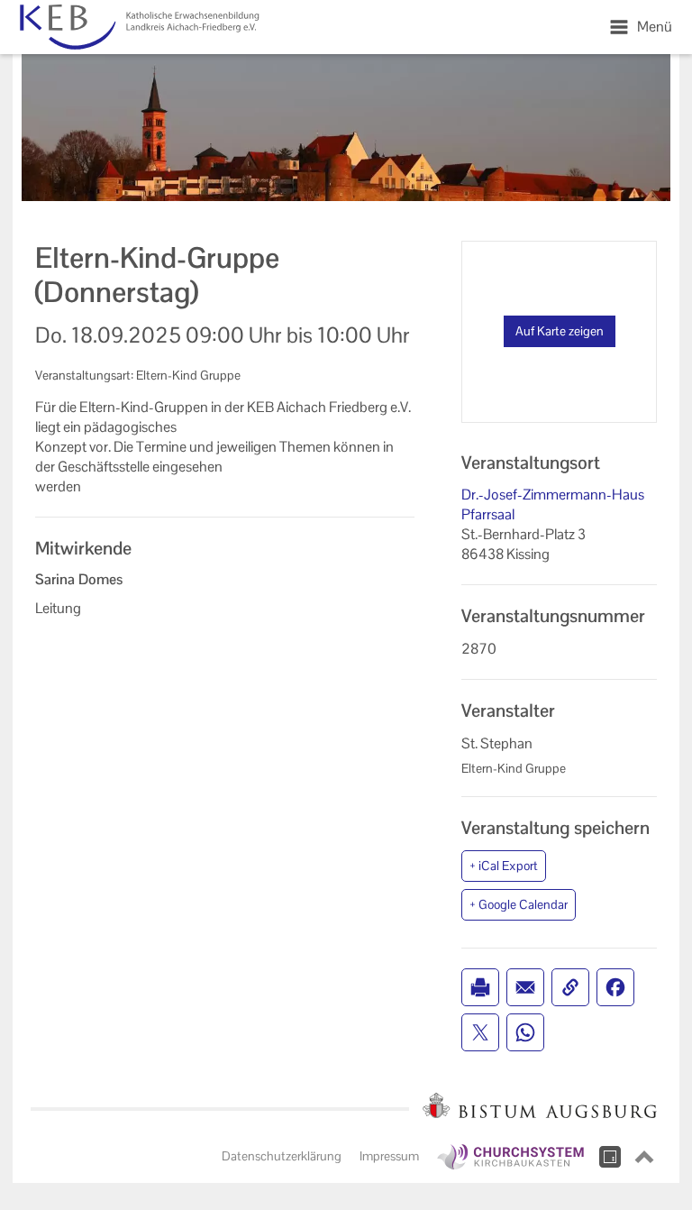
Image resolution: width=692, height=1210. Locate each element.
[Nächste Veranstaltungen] (166, 27)
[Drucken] (480, 987)
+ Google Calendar (518, 904)
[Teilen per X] (480, 1032)
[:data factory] (610, 1157)
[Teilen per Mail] (525, 987)
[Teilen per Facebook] (615, 987)
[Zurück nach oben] (644, 1157)
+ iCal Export (503, 865)
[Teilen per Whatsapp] (525, 1032)
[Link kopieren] (570, 987)
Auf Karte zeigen (559, 331)
